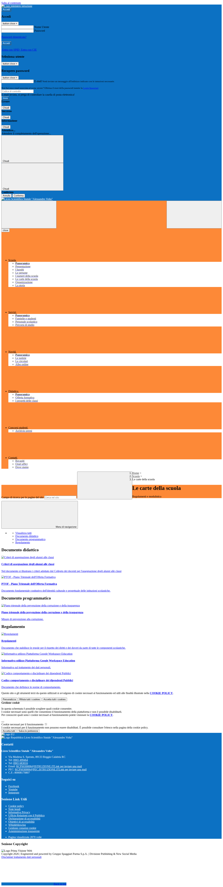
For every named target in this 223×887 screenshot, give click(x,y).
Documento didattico (26, 536)
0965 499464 (20, 760)
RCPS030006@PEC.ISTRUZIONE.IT (51, 769)
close (5, 230)
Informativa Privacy (19, 812)
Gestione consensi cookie (22, 828)
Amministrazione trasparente (24, 831)
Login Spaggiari (90, 88)
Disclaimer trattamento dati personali (21, 857)
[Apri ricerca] (194, 214)
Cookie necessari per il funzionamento (22, 724)
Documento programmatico (30, 539)
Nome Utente (41, 27)
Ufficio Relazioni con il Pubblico (26, 815)
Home (135, 473)
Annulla (6, 195)
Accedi (6, 9)
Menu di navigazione (65, 527)
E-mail (38, 81)
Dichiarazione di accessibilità (24, 818)
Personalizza (9, 699)
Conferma (19, 195)
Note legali (14, 809)
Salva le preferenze (28, 731)
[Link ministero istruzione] (16, 6)
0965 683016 (20, 763)
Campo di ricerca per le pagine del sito (22, 497)
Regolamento (22, 542)
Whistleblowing (17, 824)
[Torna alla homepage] (111, 199)
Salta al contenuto (11, 2)
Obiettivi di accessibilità (21, 821)
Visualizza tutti (23, 533)
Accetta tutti (55, 699)
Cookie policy (16, 806)
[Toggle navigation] (28, 214)
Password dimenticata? (13, 36)
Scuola (136, 476)
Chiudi (6, 107)
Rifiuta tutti (29, 699)
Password (39, 30)
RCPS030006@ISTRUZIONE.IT (49, 766)
